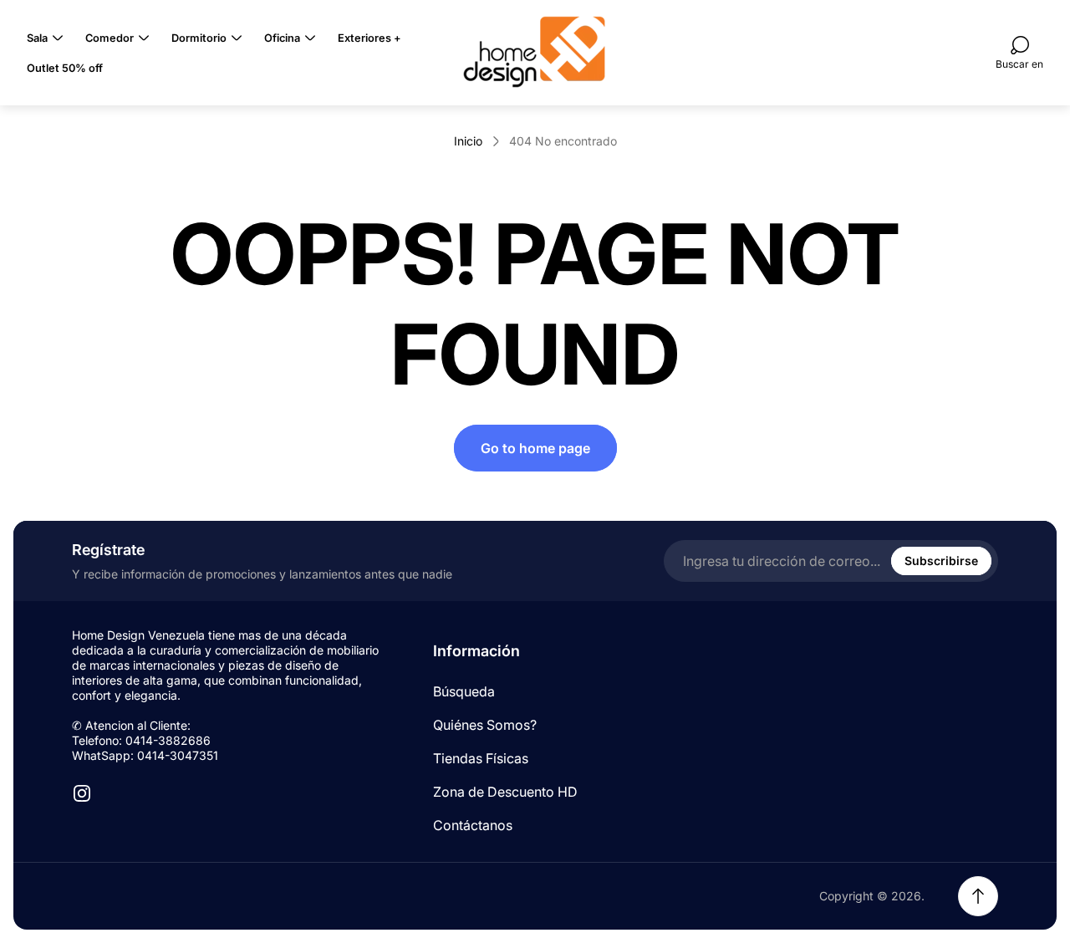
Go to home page (535, 448)
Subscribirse (941, 560)
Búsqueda (464, 691)
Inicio (468, 141)
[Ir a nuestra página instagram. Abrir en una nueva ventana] (82, 793)
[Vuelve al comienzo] (978, 896)
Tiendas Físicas (480, 758)
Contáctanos (472, 825)
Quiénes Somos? (485, 724)
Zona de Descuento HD (505, 791)
